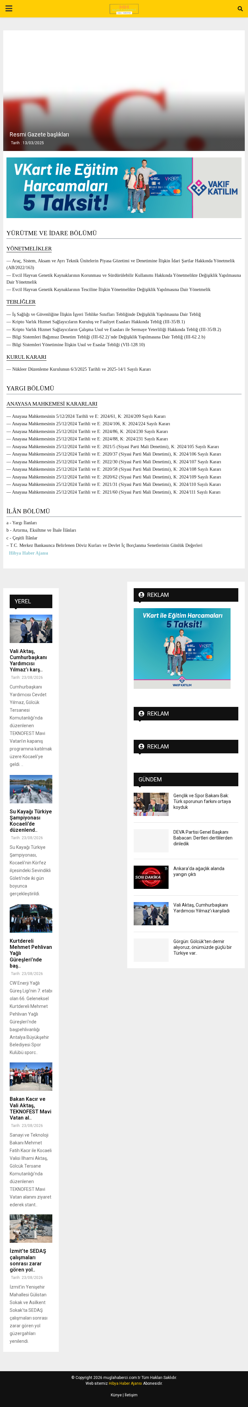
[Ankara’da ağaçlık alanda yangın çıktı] (151, 877)
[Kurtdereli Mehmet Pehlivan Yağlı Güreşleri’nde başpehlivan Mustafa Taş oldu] (31, 918)
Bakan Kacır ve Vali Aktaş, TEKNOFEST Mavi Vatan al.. (30, 1108)
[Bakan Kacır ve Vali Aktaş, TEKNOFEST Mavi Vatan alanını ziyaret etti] (31, 1076)
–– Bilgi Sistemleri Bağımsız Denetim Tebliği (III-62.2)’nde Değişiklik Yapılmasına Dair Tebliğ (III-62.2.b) (105, 337)
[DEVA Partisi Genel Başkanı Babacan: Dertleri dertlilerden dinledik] (151, 840)
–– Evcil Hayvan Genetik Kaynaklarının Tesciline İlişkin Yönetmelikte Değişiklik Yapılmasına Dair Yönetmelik (108, 289)
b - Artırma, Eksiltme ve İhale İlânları (41, 530)
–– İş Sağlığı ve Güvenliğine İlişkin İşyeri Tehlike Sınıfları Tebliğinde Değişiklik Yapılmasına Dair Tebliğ (103, 314)
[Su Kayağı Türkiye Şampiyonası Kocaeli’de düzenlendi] (31, 789)
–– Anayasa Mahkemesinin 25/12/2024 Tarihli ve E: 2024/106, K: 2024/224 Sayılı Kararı (88, 423)
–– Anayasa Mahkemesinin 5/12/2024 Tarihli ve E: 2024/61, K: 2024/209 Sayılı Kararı (86, 416)
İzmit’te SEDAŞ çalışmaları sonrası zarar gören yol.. (28, 1260)
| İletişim (130, 1395)
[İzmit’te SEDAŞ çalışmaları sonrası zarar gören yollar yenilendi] (31, 1228)
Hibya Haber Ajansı (125, 1383)
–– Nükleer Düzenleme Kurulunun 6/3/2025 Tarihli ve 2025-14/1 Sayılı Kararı (78, 369)
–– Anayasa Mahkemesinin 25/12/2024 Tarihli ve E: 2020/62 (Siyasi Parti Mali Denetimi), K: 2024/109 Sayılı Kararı (113, 477)
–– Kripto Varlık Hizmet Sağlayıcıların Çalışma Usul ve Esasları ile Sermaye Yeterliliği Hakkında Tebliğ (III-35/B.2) (113, 329)
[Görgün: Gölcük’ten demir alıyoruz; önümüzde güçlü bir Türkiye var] (151, 950)
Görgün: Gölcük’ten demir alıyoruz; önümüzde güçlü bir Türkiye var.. (202, 947)
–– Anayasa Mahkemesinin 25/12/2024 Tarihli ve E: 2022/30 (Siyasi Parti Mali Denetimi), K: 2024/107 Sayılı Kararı (113, 461)
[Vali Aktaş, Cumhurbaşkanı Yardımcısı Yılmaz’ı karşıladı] (31, 629)
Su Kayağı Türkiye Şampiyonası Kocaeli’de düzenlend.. (31, 821)
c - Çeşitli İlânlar (21, 538)
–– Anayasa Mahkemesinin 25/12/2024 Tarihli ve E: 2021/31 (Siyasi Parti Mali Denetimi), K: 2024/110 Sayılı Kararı (113, 484)
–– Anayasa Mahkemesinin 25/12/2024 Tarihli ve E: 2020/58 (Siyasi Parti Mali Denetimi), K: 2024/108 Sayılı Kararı (113, 469)
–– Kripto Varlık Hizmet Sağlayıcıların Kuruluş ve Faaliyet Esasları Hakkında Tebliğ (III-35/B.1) (95, 321)
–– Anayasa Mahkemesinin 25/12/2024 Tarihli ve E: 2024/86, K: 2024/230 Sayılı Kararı (87, 431)
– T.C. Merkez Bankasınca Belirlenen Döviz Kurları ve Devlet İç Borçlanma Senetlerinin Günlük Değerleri (104, 545)
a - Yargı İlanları (21, 522)
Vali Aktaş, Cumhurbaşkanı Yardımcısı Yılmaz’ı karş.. (28, 660)
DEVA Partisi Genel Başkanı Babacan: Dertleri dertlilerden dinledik (202, 837)
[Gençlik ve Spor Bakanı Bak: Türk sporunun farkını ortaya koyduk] (151, 804)
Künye (116, 1395)
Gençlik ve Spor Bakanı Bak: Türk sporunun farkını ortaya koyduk (202, 801)
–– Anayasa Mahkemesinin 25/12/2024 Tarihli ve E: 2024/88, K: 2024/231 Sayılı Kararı (87, 439)
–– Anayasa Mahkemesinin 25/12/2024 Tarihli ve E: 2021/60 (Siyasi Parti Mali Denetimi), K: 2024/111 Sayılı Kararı (113, 492)
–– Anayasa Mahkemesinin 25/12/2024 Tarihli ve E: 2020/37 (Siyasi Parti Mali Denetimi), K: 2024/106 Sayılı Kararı (113, 454)
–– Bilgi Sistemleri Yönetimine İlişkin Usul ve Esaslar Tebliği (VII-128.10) (75, 344)
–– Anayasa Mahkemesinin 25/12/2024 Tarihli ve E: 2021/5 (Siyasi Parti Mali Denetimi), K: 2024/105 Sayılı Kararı (112, 446)
